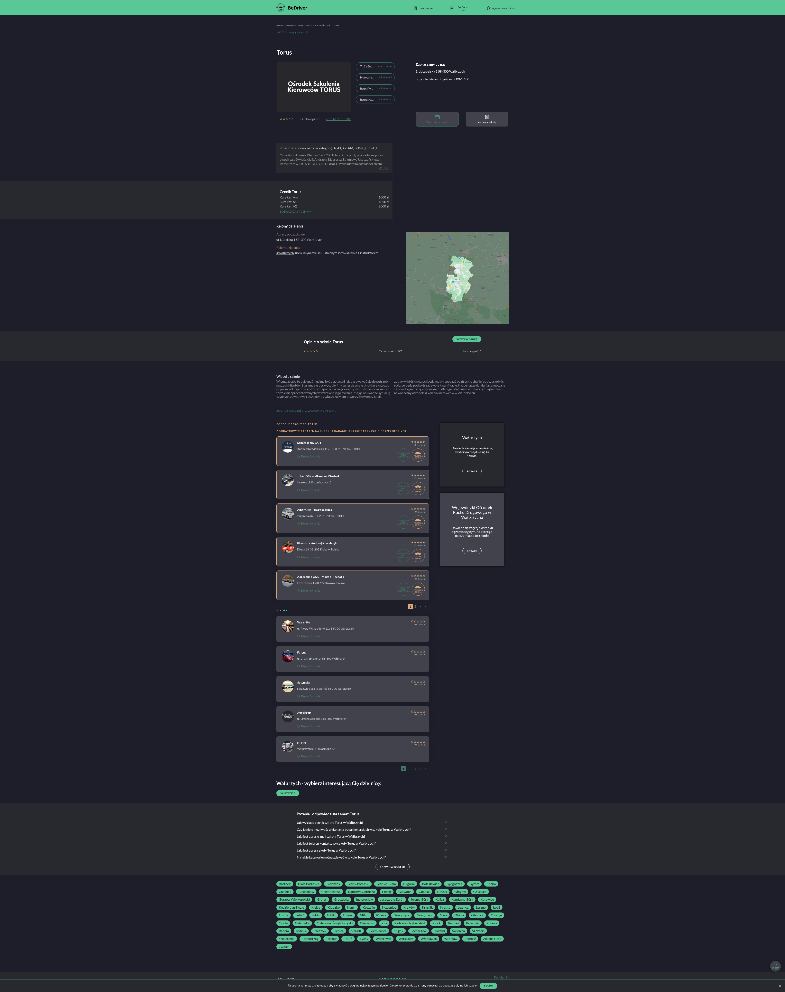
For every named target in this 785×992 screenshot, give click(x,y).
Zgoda (488, 985)
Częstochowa (331, 891)
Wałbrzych (325, 25)
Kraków (409, 907)
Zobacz (472, 471)
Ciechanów (306, 891)
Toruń (348, 938)
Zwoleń (284, 946)
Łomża (283, 915)
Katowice (487, 899)
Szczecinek (287, 938)
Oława (459, 915)
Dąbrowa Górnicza (361, 891)
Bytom (474, 884)
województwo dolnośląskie (301, 25)
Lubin (316, 915)
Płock (436, 923)
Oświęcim (367, 923)
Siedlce (339, 931)
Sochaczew (418, 931)
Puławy (492, 923)
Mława (381, 915)
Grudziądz (341, 899)
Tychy (364, 938)
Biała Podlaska (308, 884)
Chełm (491, 884)
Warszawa (405, 938)
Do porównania (310, 456)
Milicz (364, 915)
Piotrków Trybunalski (409, 923)
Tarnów (331, 938)
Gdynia (442, 891)
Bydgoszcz (454, 884)
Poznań (453, 923)
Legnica (463, 907)
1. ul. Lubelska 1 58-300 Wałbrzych (440, 71)
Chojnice (285, 891)
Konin (351, 907)
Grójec (322, 899)
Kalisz (439, 899)
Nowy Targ (424, 915)
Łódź (496, 907)
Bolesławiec (430, 884)
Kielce (315, 907)
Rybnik (301, 931)
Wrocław (450, 938)
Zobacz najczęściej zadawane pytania (307, 410)
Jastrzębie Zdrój (391, 899)
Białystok (333, 884)
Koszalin (369, 907)
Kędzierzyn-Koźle (291, 907)
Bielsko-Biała (386, 884)
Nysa (443, 915)
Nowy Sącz (401, 915)
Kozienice (389, 907)
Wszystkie (287, 793)
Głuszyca (479, 891)
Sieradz (356, 931)
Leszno (481, 907)
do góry (775, 967)
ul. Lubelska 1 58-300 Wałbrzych (299, 239)
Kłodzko (333, 907)
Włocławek (429, 938)
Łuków (347, 915)
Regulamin (501, 977)
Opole (283, 923)
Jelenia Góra (419, 899)
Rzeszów (320, 931)
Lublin (331, 915)
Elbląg (386, 891)
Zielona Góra (492, 938)
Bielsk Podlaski (358, 884)
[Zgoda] (780, 986)
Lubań (300, 915)
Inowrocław (364, 899)
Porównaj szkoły (487, 122)
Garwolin (404, 891)
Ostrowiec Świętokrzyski (335, 923)
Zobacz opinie (338, 119)
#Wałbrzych (285, 253)
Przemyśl (472, 923)
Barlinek (285, 884)
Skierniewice (378, 931)
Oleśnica (477, 915)
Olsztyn (496, 915)
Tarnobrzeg (310, 938)
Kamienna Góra (462, 899)
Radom (284, 931)
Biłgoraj (409, 884)
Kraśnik (427, 907)
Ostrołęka (302, 923)
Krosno (445, 907)
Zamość (470, 938)
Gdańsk (424, 891)
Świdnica (458, 931)
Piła (384, 923)
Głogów (460, 891)
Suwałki (439, 931)
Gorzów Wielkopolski (294, 899)
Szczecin (478, 931)
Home (279, 25)
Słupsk (398, 931)
